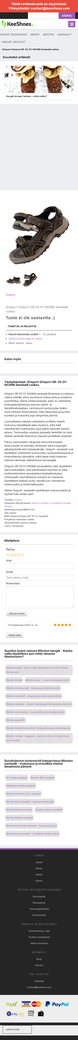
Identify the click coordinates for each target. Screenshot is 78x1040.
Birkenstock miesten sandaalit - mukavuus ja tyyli (31, 825)
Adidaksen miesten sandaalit (20, 785)
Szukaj (67, 15)
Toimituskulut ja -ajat (39, 930)
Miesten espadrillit (15, 720)
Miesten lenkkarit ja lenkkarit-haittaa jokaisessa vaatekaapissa (38, 728)
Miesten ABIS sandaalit (42, 777)
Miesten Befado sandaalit (19, 809)
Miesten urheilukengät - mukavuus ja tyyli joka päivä (33, 688)
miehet (39, 874)
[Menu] (71, 24)
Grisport (10, 294)
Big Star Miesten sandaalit (19, 817)
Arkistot (39, 965)
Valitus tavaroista (39, 943)
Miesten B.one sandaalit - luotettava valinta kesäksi (32, 833)
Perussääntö (39, 902)
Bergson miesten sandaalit (49, 809)
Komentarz (13, 583)
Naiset (39, 868)
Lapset (39, 862)
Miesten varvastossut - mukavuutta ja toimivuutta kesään (35, 712)
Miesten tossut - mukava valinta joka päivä (47, 680)
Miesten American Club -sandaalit (23, 793)
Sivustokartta (39, 915)
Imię (9, 560)
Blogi (39, 959)
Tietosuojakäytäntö (39, 909)
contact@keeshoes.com (50, 8)
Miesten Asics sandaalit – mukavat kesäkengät (30, 801)
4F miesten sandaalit (16, 777)
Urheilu (39, 880)
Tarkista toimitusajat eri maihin (26, 338)
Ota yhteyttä (39, 896)
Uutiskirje (39, 981)
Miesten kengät (14, 680)
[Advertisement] (39, 149)
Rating (10, 549)
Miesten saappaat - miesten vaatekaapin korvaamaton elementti (39, 704)
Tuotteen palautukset (39, 937)
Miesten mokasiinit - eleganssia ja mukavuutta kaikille (33, 696)
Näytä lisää (15, 635)
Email (9, 572)
